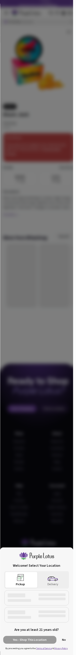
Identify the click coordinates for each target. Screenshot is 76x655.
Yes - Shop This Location (30, 640)
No (64, 640)
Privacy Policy (61, 648)
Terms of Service (44, 648)
